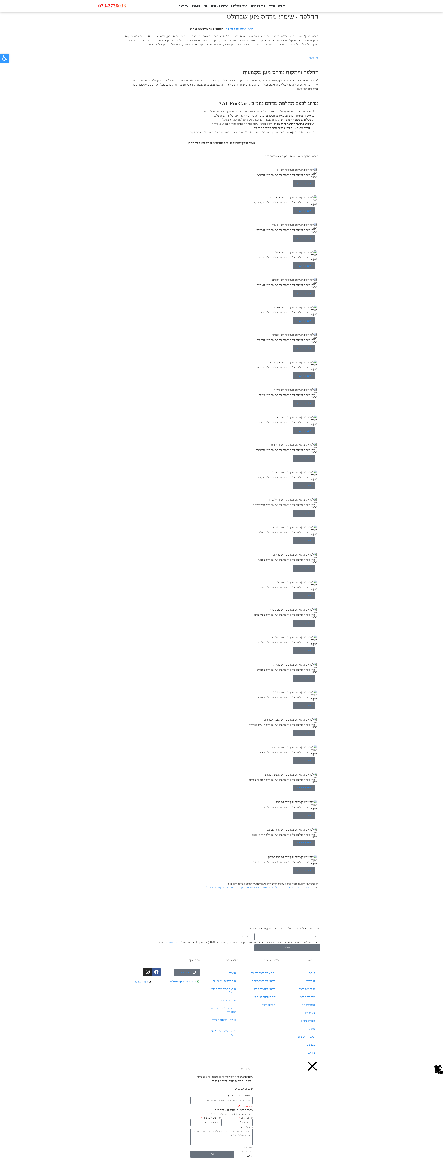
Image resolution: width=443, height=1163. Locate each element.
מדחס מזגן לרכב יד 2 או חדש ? (223, 1033)
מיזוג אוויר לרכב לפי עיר (263, 973)
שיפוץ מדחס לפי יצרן (236, 29)
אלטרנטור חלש (228, 1000)
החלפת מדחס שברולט (299, 887)
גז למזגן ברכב (268, 1004)
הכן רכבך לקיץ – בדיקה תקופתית (223, 1010)
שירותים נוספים (219, 5)
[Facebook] (156, 972)
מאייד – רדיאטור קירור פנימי (224, 1021)
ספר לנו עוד (247, 1127)
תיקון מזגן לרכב (239, 5)
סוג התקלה (247, 1117)
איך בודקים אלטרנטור (224, 981)
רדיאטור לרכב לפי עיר (263, 981)
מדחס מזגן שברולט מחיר (239, 887)
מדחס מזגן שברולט (261, 887)
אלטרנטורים (308, 1004)
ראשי (250, 29)
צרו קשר (313, 57)
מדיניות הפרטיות (172, 942)
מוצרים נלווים (308, 1020)
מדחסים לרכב (258, 5)
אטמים (232, 973)
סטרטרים (310, 1012)
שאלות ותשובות (306, 1036)
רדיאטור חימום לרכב (264, 989)
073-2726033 (112, 5)
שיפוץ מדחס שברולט (215, 887)
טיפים (312, 1028)
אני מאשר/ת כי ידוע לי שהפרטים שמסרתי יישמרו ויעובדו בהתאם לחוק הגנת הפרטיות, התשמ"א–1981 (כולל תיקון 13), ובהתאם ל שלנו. (237, 942)
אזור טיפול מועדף (212, 1117)
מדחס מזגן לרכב (279, 887)
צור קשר (183, 5)
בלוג (206, 5)
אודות (272, 5)
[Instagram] (147, 972)
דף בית (282, 5)
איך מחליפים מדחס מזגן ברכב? (223, 991)
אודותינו (310, 981)
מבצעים (196, 5)
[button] (4, 58)
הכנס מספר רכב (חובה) (240, 1095)
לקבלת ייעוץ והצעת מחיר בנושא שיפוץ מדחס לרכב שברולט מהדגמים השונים (273, 883)
